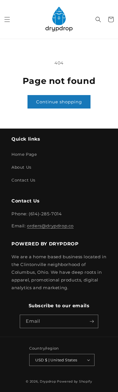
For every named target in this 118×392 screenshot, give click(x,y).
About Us (21, 167)
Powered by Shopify (74, 381)
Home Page (24, 154)
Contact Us (23, 180)
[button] (7, 19)
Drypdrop (48, 381)
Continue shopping (59, 102)
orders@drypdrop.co (50, 225)
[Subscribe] (91, 321)
